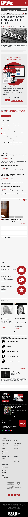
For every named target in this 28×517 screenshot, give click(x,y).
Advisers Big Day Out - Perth (13, 361)
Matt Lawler (22, 111)
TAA (9, 112)
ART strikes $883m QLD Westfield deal (10, 186)
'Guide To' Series (5, 266)
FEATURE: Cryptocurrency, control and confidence (13, 140)
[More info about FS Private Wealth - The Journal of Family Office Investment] (22, 410)
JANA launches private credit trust (9, 165)
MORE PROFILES (23, 368)
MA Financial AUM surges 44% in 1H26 (10, 125)
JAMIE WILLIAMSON (6, 26)
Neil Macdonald (4, 112)
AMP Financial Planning (6, 111)
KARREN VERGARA (4, 158)
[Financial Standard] (7, 3)
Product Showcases (6, 286)
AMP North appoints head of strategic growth (12, 123)
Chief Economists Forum (12, 351)
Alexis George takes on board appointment (11, 136)
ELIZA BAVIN (3, 168)
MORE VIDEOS (23, 223)
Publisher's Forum (6, 276)
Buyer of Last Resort (14, 110)
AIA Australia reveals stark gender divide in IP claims (14, 131)
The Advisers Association (16, 112)
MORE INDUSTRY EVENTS (21, 337)
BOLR (7, 110)
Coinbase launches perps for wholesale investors (13, 144)
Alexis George (22, 110)
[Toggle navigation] (25, 3)
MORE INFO (3, 271)
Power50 (9, 346)
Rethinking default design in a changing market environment (20, 319)
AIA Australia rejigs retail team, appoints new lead (13, 155)
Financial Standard (15, 111)
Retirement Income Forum (12, 341)
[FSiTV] (25, 199)
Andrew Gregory (16, 372)
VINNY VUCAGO (4, 189)
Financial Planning (6, 13)
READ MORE (3, 327)
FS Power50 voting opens (8, 138)
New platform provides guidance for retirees (12, 142)
